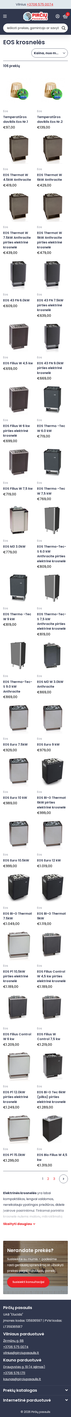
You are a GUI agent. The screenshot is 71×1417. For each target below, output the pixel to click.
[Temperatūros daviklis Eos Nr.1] (18, 90)
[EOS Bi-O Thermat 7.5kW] (18, 887)
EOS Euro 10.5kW (16, 860)
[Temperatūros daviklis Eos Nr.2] (52, 90)
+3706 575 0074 (40, 4)
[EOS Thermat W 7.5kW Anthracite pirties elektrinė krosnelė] (18, 206)
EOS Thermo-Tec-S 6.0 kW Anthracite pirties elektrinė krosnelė (51, 553)
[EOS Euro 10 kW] (18, 771)
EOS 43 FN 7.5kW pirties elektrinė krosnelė (50, 305)
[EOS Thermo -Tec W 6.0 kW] (52, 399)
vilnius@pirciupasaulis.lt (21, 1353)
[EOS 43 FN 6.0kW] (18, 274)
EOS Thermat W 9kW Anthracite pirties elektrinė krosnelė (49, 240)
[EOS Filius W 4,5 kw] (18, 336)
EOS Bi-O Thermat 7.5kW (17, 916)
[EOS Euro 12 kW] (52, 834)
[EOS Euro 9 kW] (52, 718)
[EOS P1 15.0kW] (18, 1128)
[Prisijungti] (57, 16)
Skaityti (17, 1224)
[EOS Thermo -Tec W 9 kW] (18, 588)
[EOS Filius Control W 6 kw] (18, 1007)
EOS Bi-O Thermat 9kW (51, 916)
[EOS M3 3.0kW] (18, 520)
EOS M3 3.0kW (14, 546)
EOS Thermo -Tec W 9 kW (17, 616)
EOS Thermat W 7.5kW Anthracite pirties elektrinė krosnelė (17, 240)
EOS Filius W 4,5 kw (18, 363)
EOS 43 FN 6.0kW (16, 300)
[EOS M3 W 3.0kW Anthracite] (52, 655)
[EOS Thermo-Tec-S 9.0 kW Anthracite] (18, 655)
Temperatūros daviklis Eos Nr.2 (50, 119)
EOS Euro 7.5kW (15, 744)
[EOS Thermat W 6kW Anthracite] (52, 148)
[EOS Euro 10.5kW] (18, 834)
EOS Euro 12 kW (49, 860)
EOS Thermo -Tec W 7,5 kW (51, 491)
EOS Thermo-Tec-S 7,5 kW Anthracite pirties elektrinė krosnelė (51, 621)
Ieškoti (63, 28)
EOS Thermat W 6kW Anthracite (49, 177)
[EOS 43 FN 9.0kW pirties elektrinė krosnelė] (52, 336)
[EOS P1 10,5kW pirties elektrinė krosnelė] (18, 945)
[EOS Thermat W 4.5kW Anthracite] (18, 148)
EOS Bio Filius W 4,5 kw (52, 1157)
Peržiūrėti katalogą (5, 16)
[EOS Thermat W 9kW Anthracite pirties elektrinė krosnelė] (52, 206)
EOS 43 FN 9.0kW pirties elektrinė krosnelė (50, 368)
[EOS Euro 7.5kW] (18, 718)
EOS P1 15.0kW (14, 1155)
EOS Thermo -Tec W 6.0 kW (51, 428)
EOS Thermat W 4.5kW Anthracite (17, 177)
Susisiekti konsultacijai (28, 1282)
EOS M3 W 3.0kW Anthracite (50, 684)
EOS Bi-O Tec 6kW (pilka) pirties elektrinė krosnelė (51, 1097)
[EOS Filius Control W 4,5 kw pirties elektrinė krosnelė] (52, 945)
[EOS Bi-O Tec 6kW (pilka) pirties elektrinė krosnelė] (52, 1065)
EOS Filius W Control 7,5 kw (48, 1036)
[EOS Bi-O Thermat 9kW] (52, 887)
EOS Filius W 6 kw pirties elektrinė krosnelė (16, 431)
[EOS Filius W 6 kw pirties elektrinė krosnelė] (18, 399)
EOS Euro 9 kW (48, 744)
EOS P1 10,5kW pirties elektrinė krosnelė (15, 976)
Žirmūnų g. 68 (13, 1340)
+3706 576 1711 (14, 1373)
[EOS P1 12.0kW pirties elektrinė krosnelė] (18, 1065)
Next (63, 1179)
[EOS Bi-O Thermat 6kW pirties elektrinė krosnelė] (52, 771)
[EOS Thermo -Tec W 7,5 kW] (52, 462)
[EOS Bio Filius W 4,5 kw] (52, 1128)
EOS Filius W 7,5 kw (18, 488)
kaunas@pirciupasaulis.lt (22, 1379)
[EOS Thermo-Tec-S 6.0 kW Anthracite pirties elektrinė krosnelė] (52, 520)
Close (35, 1390)
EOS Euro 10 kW (15, 797)
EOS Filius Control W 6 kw (17, 1036)
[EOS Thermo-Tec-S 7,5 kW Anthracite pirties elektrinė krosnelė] (52, 588)
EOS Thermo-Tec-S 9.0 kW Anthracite (17, 687)
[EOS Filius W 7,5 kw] (18, 462)
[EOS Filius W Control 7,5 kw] (52, 1007)
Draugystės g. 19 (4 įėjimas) (24, 1367)
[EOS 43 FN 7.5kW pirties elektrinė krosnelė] (52, 274)
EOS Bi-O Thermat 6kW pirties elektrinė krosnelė (51, 802)
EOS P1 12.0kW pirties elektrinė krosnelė (15, 1097)
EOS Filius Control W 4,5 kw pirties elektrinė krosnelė (51, 976)
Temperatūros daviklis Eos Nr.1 (15, 119)
